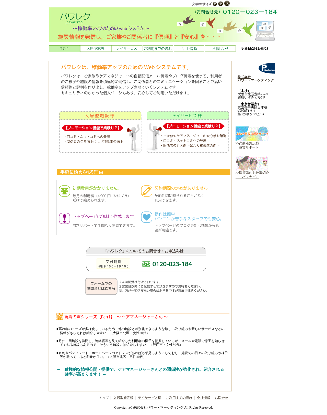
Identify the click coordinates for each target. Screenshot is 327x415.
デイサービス (126, 48)
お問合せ (220, 48)
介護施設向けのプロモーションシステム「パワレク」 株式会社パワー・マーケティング (163, 24)
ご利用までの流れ (158, 48)
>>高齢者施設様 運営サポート (247, 145)
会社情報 (189, 48)
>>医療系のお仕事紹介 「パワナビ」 (252, 175)
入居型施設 (95, 48)
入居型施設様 (123, 398)
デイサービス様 (149, 398)
